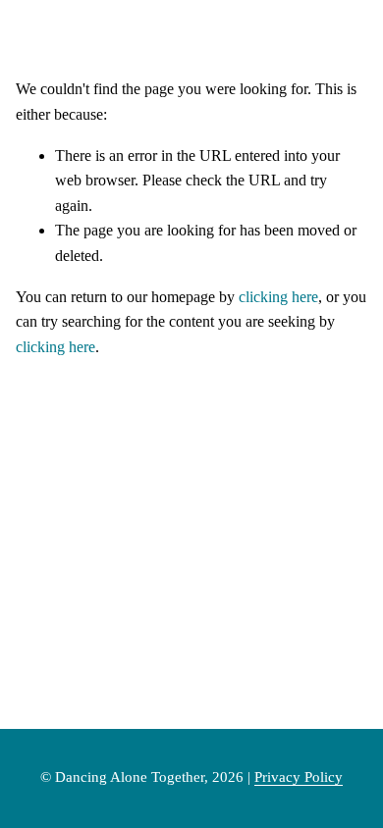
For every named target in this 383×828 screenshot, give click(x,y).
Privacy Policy (298, 777)
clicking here (278, 296)
